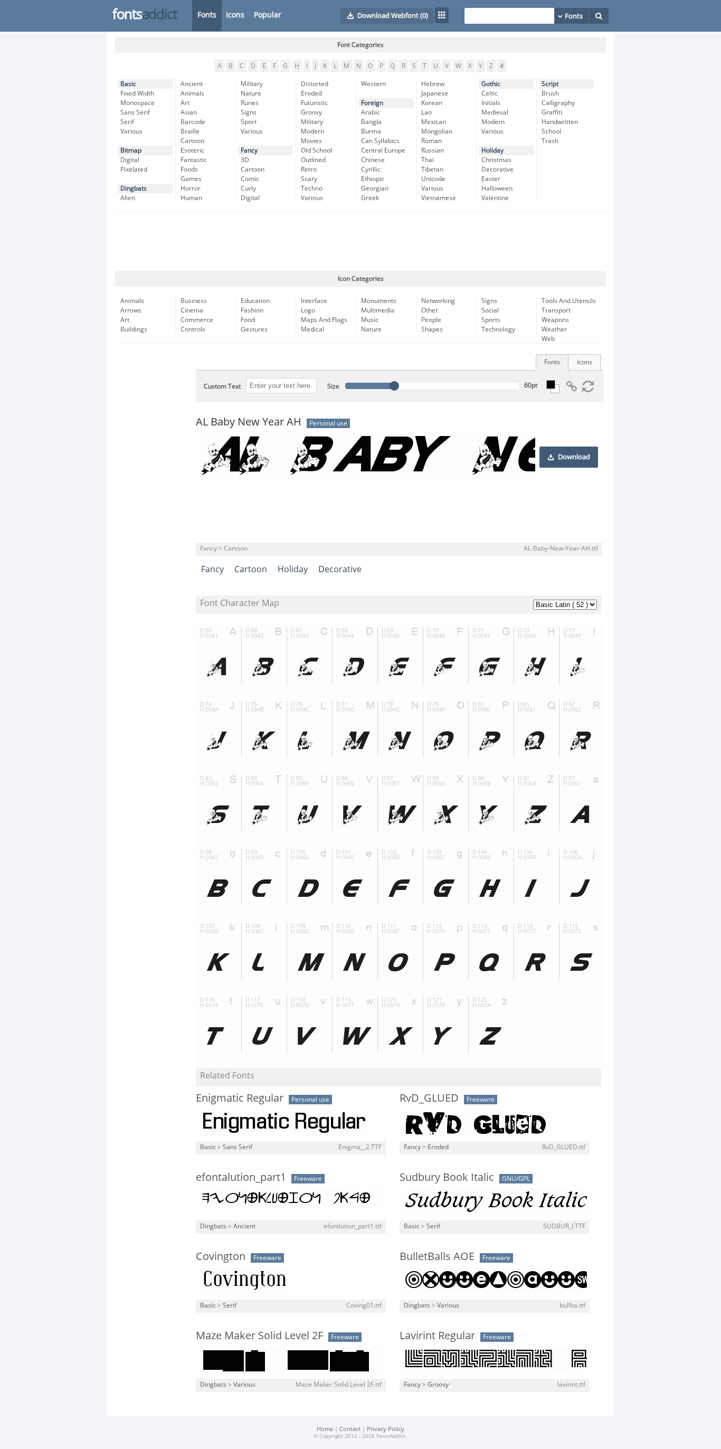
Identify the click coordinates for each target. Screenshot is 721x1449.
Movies (311, 141)
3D (245, 160)
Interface (314, 301)
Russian (432, 150)
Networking (438, 301)
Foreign (372, 103)
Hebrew (432, 84)
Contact (349, 1429)
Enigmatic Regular (239, 1098)
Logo (308, 310)
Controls (193, 329)
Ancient (192, 84)
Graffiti (552, 112)
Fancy (249, 150)
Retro (309, 169)
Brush (550, 93)
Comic (250, 179)
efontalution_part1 (241, 1177)
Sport (249, 122)
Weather (554, 329)
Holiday (492, 150)
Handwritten (560, 122)
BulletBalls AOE (437, 1256)
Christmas (496, 160)
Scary (309, 179)
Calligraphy (558, 103)
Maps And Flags (324, 320)
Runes (250, 103)
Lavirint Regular (437, 1335)
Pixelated (133, 169)
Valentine (495, 198)
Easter (490, 179)
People (431, 320)
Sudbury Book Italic (447, 1177)
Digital (129, 160)
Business (194, 301)
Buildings (133, 329)
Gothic (490, 84)
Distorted (314, 84)
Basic (128, 84)
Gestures (254, 329)
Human (191, 198)
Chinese (373, 160)
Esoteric (192, 150)
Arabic (370, 112)
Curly (248, 188)
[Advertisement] (360, 242)
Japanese (434, 93)
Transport (556, 310)
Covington (220, 1256)
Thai (427, 160)
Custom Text (222, 386)
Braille (190, 131)
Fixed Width (137, 93)
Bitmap (130, 150)
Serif (127, 122)
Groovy (311, 112)
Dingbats (133, 188)
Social (490, 310)
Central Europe (383, 150)
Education (255, 301)
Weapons (555, 320)
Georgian (374, 188)
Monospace (137, 103)
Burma (371, 131)
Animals (192, 93)
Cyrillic (371, 169)
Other (429, 310)
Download (574, 457)
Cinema (192, 310)
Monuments (378, 301)
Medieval (494, 112)
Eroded (311, 93)
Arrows (130, 310)
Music (369, 320)
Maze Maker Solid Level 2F (259, 1335)
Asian (189, 112)
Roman (431, 141)
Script (550, 84)
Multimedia (377, 310)
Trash (550, 141)
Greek (370, 198)
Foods (189, 169)
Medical (312, 329)
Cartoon (192, 141)
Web (548, 339)
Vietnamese (438, 198)
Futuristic (314, 103)
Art (185, 103)
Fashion (252, 310)
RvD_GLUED (429, 1098)
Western (373, 84)
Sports (490, 320)
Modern (312, 131)
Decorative (497, 169)
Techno (311, 188)
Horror (191, 188)
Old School (316, 150)
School (551, 131)
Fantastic (194, 160)
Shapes (432, 329)
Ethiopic (372, 179)
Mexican (433, 122)
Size (333, 386)
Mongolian (436, 131)
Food (248, 320)
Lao (426, 112)
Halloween (497, 188)
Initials (490, 103)
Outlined (313, 160)
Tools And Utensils (569, 301)
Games (191, 179)
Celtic (489, 93)
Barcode (193, 122)
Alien (127, 198)
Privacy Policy (385, 1429)
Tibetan (432, 169)
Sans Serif (135, 112)
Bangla (371, 122)
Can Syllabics (380, 141)
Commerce (197, 320)
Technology (498, 329)
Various (131, 131)
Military (252, 84)
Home (325, 1429)
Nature (251, 93)
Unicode (433, 179)
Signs (249, 112)
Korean (431, 103)
